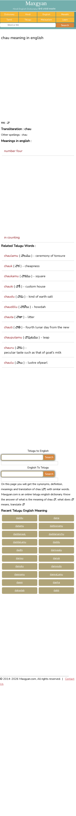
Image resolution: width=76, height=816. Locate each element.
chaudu (9, 296)
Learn (65, 19)
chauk (8, 266)
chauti (8, 327)
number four (13, 151)
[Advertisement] (38, 83)
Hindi (28, 14)
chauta (8, 317)
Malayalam (46, 19)
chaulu (9, 362)
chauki (8, 286)
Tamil (9, 19)
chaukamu (11, 276)
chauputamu (13, 337)
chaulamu (11, 256)
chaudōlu (10, 307)
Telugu (28, 19)
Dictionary (9, 14)
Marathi (65, 14)
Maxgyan (36, 3)
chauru (9, 348)
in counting (12, 237)
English (46, 14)
